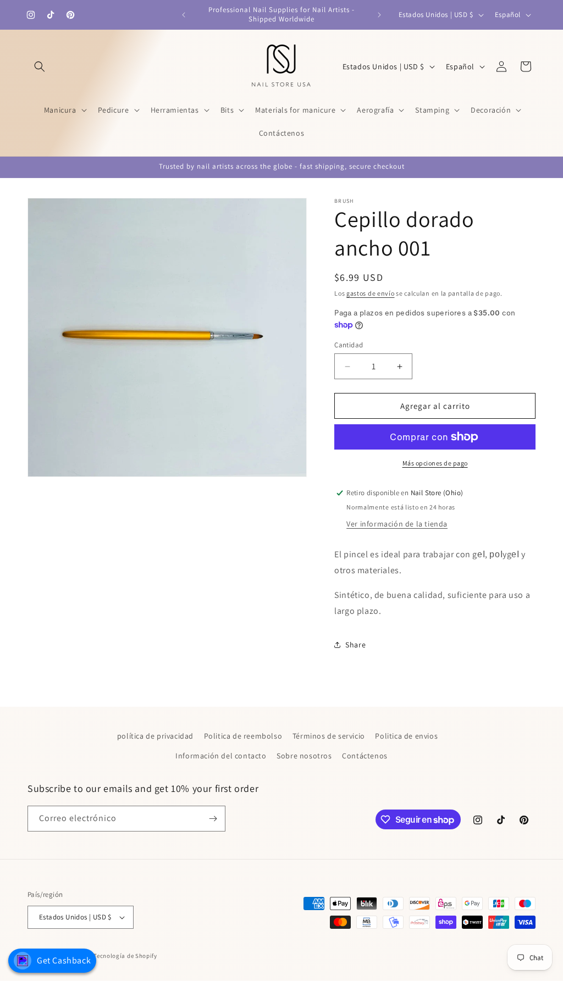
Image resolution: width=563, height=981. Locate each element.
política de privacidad (155, 736)
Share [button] (355, 645)
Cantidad (348, 345)
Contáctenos (365, 756)
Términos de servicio (328, 736)
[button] (39, 66)
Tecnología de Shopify (125, 956)
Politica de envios (406, 736)
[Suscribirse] (213, 819)
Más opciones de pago (435, 463)
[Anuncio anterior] (184, 14)
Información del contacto (220, 756)
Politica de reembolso (243, 736)
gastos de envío (370, 293)
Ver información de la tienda (397, 524)
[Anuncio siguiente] (379, 14)
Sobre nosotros (304, 756)
